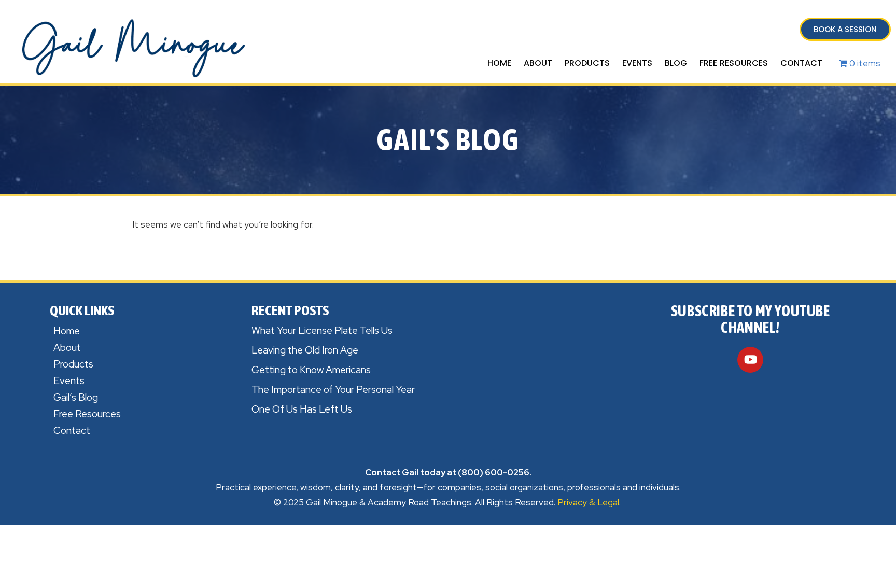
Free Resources (733, 63)
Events (637, 63)
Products (587, 63)
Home (499, 63)
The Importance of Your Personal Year (333, 389)
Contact (801, 63)
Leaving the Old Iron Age (304, 350)
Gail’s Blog (75, 397)
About (538, 63)
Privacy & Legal (588, 502)
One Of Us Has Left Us (301, 409)
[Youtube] (750, 360)
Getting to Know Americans (311, 369)
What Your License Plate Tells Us (322, 330)
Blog (676, 63)
